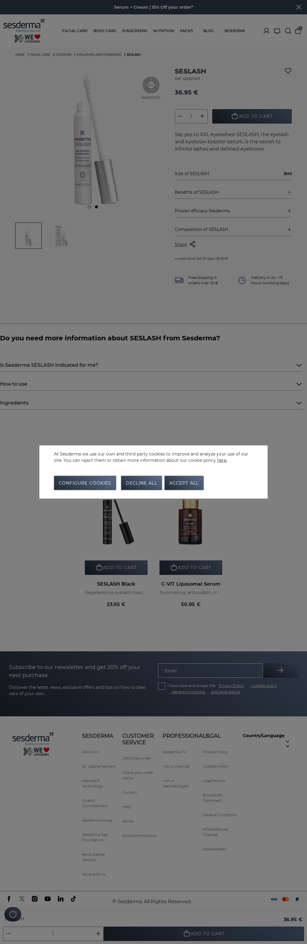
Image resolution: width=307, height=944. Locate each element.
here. (222, 460)
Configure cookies (85, 483)
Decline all (141, 483)
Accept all (184, 483)
